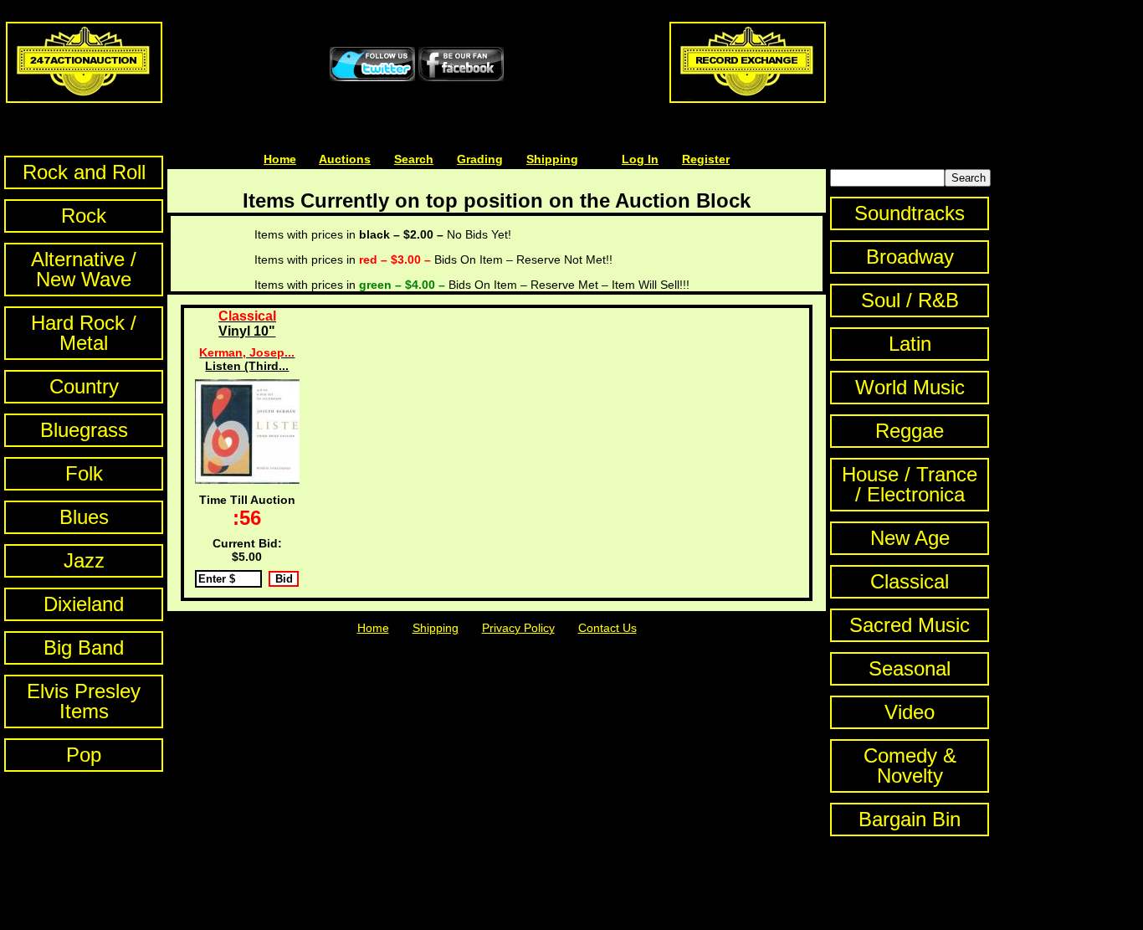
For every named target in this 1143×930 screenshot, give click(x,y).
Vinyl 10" (247, 323)
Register (706, 159)
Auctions (345, 159)
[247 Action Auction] (84, 98)
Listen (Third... (247, 359)
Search (413, 159)
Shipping (552, 159)
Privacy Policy (518, 628)
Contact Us (607, 628)
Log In (640, 159)
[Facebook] (461, 77)
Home (280, 159)
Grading (480, 159)
